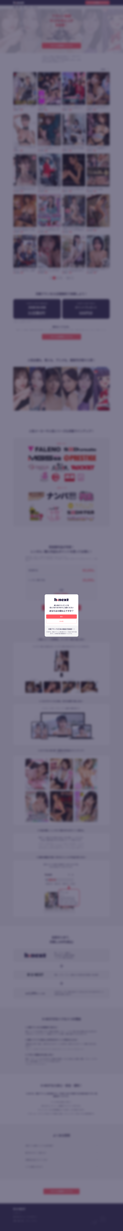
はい (61, 617)
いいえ (61, 621)
